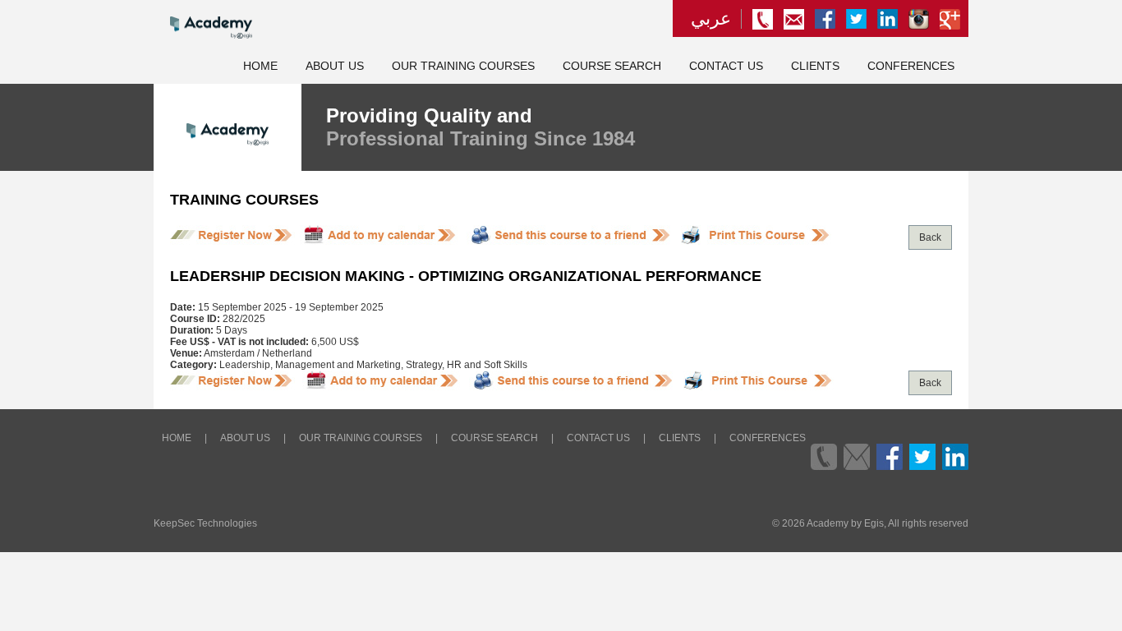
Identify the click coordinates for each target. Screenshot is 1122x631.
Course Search (612, 66)
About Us (335, 66)
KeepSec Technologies (205, 523)
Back (930, 237)
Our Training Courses (463, 66)
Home (260, 66)
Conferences (910, 66)
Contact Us (726, 66)
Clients (815, 66)
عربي (711, 19)
